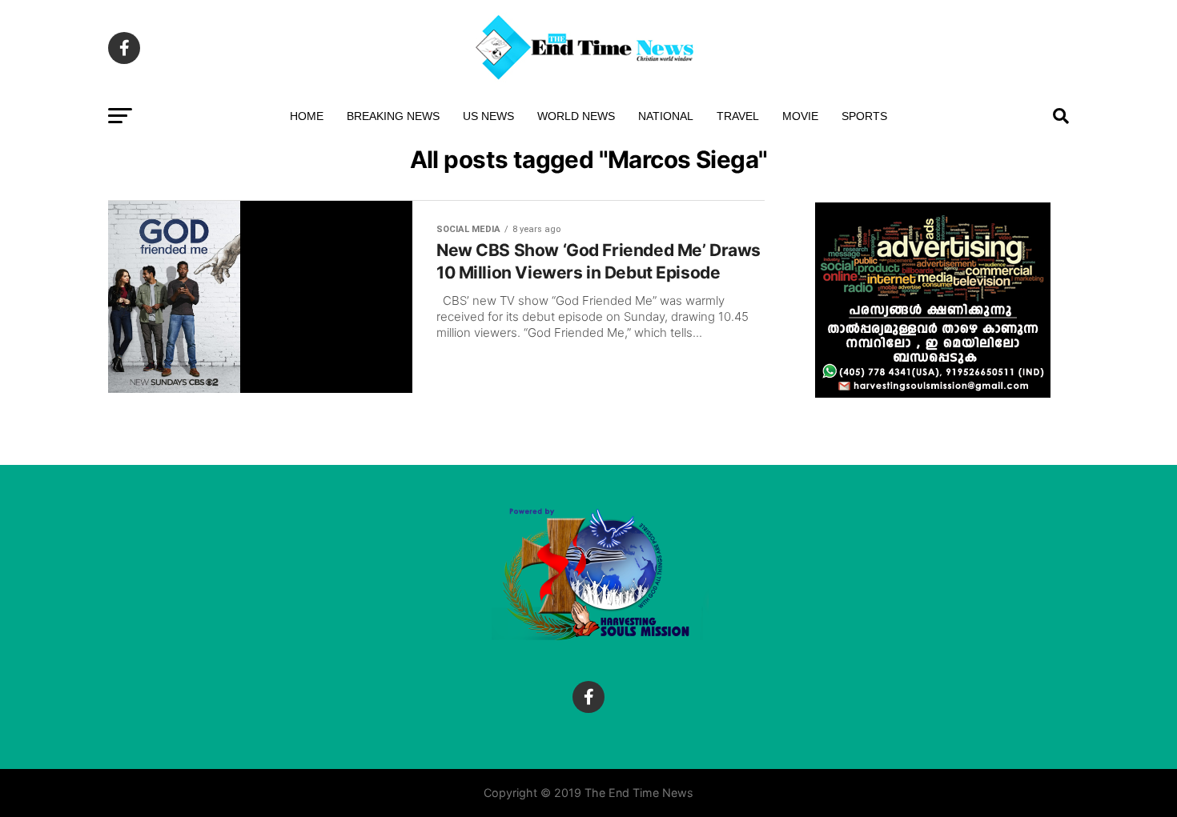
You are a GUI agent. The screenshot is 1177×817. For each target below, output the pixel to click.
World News (576, 116)
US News (488, 116)
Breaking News (393, 116)
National (665, 116)
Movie (800, 116)
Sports (864, 116)
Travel (738, 116)
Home (306, 116)
